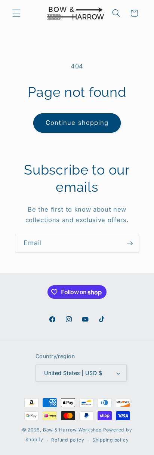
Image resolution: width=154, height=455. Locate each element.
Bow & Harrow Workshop (72, 430)
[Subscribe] (130, 243)
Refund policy (67, 440)
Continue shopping (77, 122)
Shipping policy (110, 440)
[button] (16, 13)
